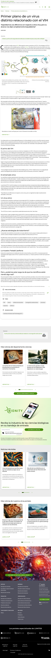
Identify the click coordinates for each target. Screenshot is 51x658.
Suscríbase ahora (44, 599)
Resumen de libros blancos (24, 607)
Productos (20, 614)
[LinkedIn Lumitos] (49, 650)
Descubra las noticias (5, 586)
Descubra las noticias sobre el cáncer (19, 575)
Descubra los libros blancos (24, 598)
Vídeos (2, 612)
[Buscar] (40, 7)
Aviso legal (5, 650)
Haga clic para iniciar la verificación (13, 433)
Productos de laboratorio (6, 600)
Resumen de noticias (5, 592)
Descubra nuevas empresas (24, 588)
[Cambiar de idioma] (45, 7)
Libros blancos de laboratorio (24, 600)
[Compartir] (42, 7)
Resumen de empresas (23, 593)
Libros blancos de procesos (24, 602)
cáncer (26, 47)
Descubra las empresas (23, 586)
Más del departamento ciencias (25, 393)
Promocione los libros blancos (25, 605)
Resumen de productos (6, 607)
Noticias (20, 612)
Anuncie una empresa (22, 591)
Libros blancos (21, 617)
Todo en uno (20, 619)
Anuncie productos (5, 605)
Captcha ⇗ (19, 434)
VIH (18, 45)
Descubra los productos (6, 598)
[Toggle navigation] (49, 7)
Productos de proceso (6, 602)
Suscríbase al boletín (34, 429)
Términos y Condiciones (15, 650)
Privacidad (12, 652)
